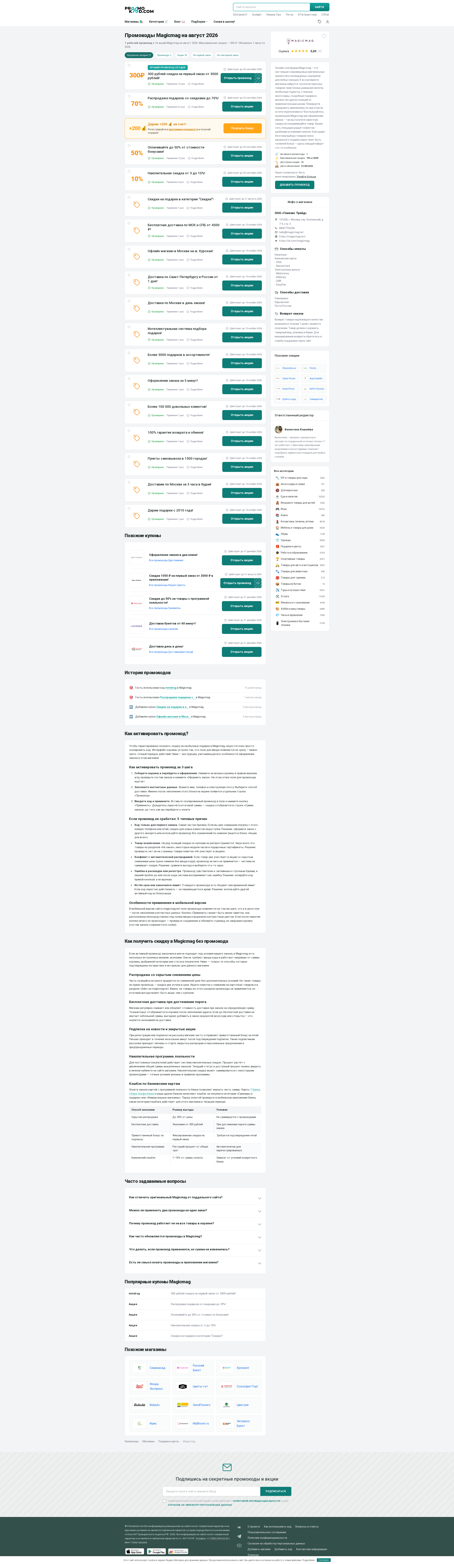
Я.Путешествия (307, 14)
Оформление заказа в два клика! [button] (173, 555)
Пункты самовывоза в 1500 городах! (177, 458)
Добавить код (283, 1549)
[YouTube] (239, 1546)
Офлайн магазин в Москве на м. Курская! (180, 251)
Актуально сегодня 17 (139, 55)
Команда (253, 1555)
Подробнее (197, 84)
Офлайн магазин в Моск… (173, 716)
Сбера (133, 1093)
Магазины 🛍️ (134, 21)
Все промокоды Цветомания (166, 560)
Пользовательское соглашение (267, 1532)
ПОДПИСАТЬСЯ (276, 1491)
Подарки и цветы (169, 1441)
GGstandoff (240, 14)
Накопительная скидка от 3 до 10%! (176, 173)
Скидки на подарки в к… (172, 707)
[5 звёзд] (307, 51)
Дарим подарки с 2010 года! (170, 510)
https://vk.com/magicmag (294, 240)
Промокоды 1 (164, 55)
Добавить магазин (259, 1549)
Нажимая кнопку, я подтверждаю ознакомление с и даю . (228, 1503)
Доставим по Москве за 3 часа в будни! (179, 484)
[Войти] (327, 22)
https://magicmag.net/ (292, 236)
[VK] (239, 1528)
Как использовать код (277, 1526)
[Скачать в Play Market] (156, 1551)
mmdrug (171, 687)
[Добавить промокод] (320, 22)
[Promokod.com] (139, 10)
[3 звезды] (299, 51)
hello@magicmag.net (291, 232)
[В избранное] (129, 65)
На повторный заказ (227, 55)
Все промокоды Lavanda (163, 628)
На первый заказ (202, 55)
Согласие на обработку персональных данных (276, 1543)
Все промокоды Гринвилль (165, 608)
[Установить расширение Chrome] (178, 1551)
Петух (289, 14)
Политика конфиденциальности (267, 1537)
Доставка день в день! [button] (166, 646)
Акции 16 (182, 55)
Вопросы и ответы (307, 1526)
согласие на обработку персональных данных (200, 1505)
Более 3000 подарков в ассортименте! (179, 355)
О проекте (254, 1526)
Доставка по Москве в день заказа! (176, 303)
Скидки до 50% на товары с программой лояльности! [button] (179, 600)
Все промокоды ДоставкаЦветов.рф (171, 651)
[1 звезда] (292, 51)
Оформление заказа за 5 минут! (173, 381)
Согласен (324, 1560)
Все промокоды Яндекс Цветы (167, 585)
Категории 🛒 (158, 21)
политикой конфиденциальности (256, 1501)
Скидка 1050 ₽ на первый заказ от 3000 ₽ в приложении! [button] (181, 577)
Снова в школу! (224, 21)
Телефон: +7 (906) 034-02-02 (212, 1538)
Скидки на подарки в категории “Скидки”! (181, 199)
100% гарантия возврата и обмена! (176, 432)
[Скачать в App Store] (135, 1551)
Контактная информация (311, 1549)
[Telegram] (239, 1537)
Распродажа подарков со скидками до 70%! (183, 98)
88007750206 (287, 228)
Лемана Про (273, 14)
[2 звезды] (296, 51)
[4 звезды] (303, 51)
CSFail (325, 14)
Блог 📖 (179, 21)
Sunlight (257, 14)
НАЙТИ (319, 7)
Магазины (148, 1441)
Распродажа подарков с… (177, 697)
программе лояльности (183, 129)
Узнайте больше (306, 176)
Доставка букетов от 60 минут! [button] (172, 623)
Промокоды (131, 1441)
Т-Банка (255, 1089)
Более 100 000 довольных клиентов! (177, 407)
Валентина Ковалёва (299, 429)
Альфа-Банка (146, 1093)
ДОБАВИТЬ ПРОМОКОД (295, 184)
